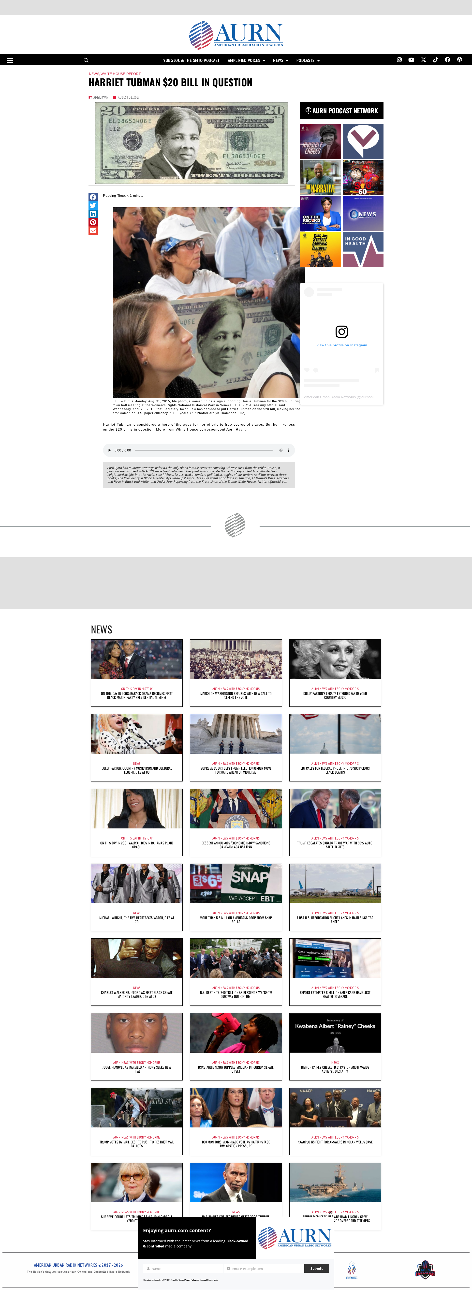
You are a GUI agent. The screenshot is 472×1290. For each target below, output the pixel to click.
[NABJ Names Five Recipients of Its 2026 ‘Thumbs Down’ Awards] (235, 1182)
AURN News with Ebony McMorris (236, 689)
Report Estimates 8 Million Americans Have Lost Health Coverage (335, 994)
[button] (93, 197)
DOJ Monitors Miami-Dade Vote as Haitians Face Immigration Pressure (236, 1143)
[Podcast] (459, 59)
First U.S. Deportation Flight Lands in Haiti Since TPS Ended (335, 919)
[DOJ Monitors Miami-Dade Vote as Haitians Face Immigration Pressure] (235, 1107)
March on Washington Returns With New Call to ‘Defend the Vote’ (236, 695)
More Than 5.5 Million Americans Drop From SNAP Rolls (236, 919)
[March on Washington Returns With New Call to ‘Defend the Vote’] (235, 659)
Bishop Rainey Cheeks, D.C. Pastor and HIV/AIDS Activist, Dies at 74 (335, 1069)
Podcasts (305, 60)
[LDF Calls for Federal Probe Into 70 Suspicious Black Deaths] (335, 734)
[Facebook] (447, 59)
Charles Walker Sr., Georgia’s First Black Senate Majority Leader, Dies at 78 (137, 994)
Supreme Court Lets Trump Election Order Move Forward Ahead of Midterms (236, 770)
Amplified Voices (244, 60)
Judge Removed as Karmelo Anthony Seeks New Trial (137, 1069)
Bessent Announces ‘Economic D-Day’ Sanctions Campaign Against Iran (236, 844)
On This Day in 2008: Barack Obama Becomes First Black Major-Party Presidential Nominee (137, 695)
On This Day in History (136, 689)
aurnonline (369, 397)
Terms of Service (206, 1280)
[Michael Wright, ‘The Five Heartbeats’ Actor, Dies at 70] (136, 883)
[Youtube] (411, 59)
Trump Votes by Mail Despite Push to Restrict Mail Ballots (137, 1143)
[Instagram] (399, 59)
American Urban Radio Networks (330, 397)
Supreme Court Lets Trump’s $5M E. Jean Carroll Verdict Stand (137, 1218)
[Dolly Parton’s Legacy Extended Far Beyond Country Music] (335, 659)
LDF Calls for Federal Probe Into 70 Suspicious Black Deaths (335, 770)
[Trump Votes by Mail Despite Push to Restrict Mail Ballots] (136, 1107)
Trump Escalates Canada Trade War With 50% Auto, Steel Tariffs (335, 844)
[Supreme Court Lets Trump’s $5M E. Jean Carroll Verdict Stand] (136, 1182)
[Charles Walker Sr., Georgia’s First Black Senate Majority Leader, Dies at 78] (136, 958)
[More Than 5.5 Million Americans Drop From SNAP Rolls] (235, 883)
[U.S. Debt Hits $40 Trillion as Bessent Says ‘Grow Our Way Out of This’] (235, 958)
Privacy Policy (190, 1280)
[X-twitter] (423, 59)
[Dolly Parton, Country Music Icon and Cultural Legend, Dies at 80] (136, 734)
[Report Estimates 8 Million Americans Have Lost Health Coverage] (335, 958)
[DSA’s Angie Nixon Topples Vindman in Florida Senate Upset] (235, 1033)
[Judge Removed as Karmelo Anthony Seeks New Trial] (136, 1033)
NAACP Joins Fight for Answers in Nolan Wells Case (335, 1141)
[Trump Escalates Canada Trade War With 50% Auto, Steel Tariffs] (335, 808)
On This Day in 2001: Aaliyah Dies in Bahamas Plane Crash (136, 844)
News (278, 60)
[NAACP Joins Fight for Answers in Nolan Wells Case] (335, 1107)
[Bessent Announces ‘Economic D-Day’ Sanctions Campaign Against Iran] (235, 808)
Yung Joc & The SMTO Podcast (191, 60)
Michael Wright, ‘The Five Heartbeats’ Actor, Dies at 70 (136, 919)
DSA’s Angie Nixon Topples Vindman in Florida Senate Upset (236, 1069)
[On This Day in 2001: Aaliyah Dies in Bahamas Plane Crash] (136, 808)
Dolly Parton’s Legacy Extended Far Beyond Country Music (335, 695)
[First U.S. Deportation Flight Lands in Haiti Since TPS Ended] (335, 883)
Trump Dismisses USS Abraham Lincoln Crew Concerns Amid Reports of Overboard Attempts (335, 1218)
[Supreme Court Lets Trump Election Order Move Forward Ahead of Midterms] (235, 734)
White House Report (121, 74)
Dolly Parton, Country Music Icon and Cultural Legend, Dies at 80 (137, 770)
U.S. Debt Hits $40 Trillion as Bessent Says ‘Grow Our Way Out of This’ (236, 994)
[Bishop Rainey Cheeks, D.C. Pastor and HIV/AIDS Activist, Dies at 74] (335, 1033)
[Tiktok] (435, 59)
